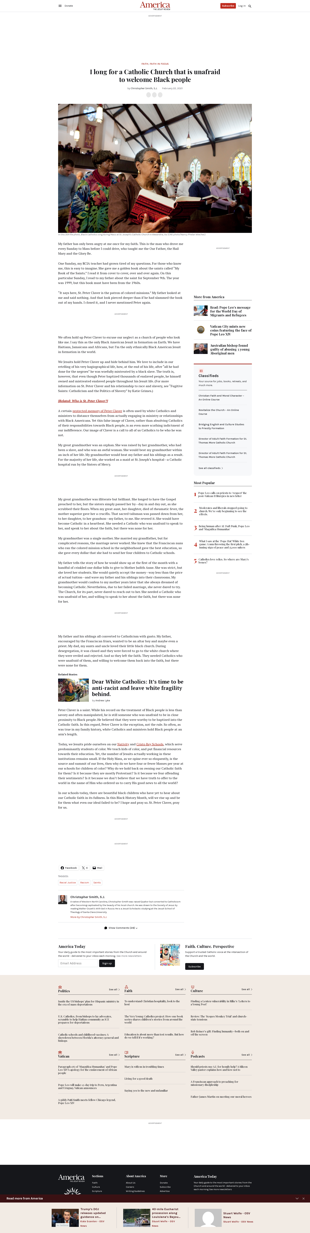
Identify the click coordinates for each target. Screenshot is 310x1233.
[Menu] (60, 6)
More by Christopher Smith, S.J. (88, 917)
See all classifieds (209, 468)
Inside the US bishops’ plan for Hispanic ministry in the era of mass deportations (88, 1003)
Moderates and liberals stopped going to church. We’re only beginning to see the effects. (223, 511)
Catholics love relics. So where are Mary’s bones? (224, 561)
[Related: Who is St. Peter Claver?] (83, 401)
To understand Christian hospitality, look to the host (152, 1002)
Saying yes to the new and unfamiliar (146, 1090)
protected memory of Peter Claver (97, 411)
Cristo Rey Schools (149, 744)
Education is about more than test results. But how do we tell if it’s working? (154, 1036)
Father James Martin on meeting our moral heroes (221, 1096)
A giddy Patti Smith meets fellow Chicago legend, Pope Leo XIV (87, 1101)
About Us (130, 1182)
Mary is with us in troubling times (144, 1066)
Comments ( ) (122, 927)
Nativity (123, 744)
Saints (97, 882)
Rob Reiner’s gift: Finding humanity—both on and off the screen (220, 1033)
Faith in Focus (159, 63)
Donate (164, 1182)
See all (113, 989)
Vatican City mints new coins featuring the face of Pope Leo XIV (231, 330)
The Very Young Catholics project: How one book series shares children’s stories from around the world (153, 1019)
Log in (242, 5)
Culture (96, 1187)
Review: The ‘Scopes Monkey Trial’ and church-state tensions (219, 1018)
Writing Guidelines (135, 1191)
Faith (144, 63)
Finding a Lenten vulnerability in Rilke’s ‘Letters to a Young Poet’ (220, 1002)
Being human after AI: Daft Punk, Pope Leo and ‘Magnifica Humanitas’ (224, 527)
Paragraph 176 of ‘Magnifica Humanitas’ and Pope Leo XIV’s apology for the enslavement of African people (87, 1069)
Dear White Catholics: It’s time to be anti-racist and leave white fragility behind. (137, 687)
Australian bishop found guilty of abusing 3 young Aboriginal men (230, 349)
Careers (130, 1187)
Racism (84, 882)
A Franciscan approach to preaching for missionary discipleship (214, 1083)
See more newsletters (129, 955)
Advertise (165, 1191)
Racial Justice (68, 882)
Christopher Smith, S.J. (144, 88)
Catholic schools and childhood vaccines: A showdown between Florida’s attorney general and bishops (88, 1037)
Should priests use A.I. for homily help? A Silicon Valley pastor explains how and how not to (219, 1068)
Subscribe (228, 5)
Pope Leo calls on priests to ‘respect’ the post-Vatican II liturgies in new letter (222, 494)
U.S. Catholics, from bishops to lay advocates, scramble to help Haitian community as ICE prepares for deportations (85, 1019)
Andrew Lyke (102, 700)
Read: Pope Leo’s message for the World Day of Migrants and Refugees (230, 311)
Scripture (97, 1191)
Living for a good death (138, 1078)
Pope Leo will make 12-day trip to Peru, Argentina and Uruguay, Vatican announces (87, 1086)
